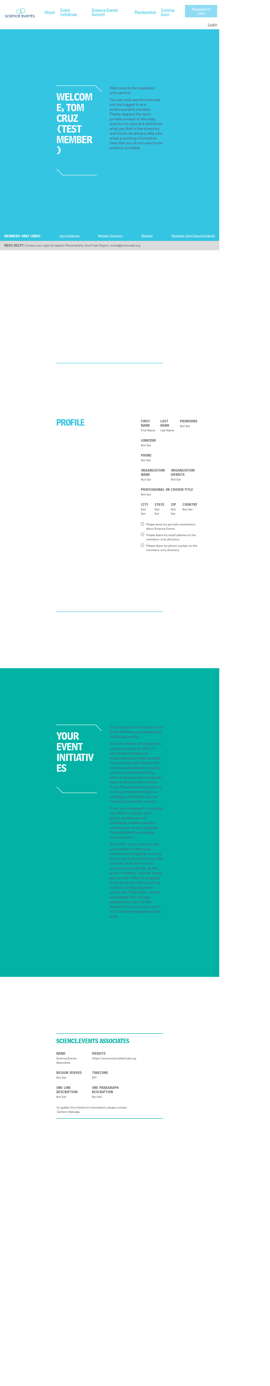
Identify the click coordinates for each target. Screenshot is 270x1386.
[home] (19, 11)
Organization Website (183, 473)
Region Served (69, 1073)
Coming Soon (167, 11)
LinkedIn (148, 440)
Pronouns (188, 421)
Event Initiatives (68, 11)
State (159, 505)
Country (189, 505)
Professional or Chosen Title (167, 490)
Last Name (165, 424)
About (50, 12)
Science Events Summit (105, 11)
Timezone (100, 1073)
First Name (145, 424)
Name (61, 1054)
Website (99, 1054)
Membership (145, 12)
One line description (67, 1090)
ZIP (173, 505)
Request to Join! (201, 11)
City (144, 505)
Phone (146, 455)
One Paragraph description (105, 1090)
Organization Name (152, 473)
